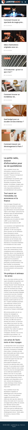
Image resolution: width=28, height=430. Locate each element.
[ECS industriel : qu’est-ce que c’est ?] (14, 61)
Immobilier (7, 83)
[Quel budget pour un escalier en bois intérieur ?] (14, 110)
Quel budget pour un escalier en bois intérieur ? (14, 120)
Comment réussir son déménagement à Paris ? (13, 145)
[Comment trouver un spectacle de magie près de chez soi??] (14, 11)
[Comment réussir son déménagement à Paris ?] (14, 135)
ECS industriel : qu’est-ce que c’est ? (13, 71)
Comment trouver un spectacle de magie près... (14, 21)
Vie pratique (7, 8)
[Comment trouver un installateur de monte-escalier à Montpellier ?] (14, 85)
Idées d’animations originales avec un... (11, 46)
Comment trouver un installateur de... (12, 95)
